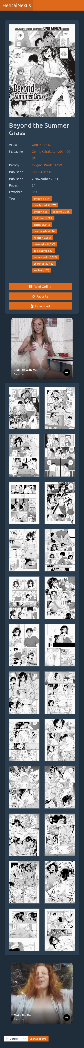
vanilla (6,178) (41, 270)
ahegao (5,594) (42, 198)
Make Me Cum (23, 1015)
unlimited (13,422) (44, 263)
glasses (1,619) (42, 224)
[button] (78, 5)
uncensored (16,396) (45, 257)
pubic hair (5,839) (43, 250)
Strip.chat (19, 374)
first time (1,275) (43, 218)
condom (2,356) (61, 211)
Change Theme (38, 1038)
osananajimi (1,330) (44, 244)
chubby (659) (41, 211)
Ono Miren (41, 144)
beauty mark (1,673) (45, 205)
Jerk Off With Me (25, 370)
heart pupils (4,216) (44, 231)
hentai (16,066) (42, 237)
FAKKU (42, 172)
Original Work (47, 165)
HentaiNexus (16, 5)
